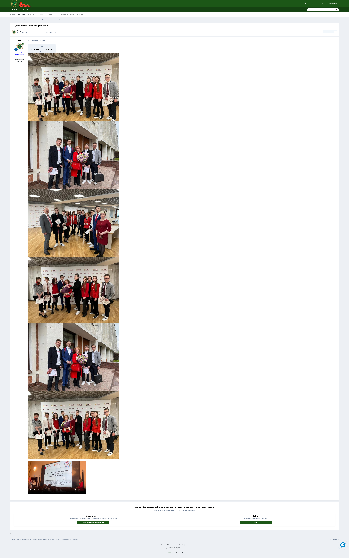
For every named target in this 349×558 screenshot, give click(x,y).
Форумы (22, 14)
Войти (255, 522)
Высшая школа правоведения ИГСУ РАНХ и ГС (41, 33)
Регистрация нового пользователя (93, 522)
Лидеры (80, 14)
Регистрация (333, 3)
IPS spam (168, 552)
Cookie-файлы (183, 545)
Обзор (15, 9)
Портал (12, 14)
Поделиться (317, 32)
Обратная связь (172, 545)
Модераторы (52, 14)
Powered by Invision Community (174, 548)
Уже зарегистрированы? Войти (315, 3)
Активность (25, 9)
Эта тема (330, 9)
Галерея (31, 14)
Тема (163, 545)
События (41, 14)
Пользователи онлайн (67, 14)
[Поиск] (337, 9)
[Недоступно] (73, 87)
